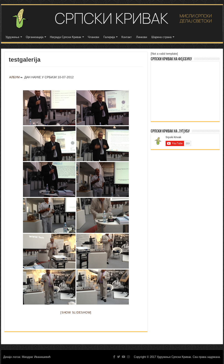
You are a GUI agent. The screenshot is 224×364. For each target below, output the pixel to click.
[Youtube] (123, 356)
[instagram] (128, 356)
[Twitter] (119, 356)
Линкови (141, 37)
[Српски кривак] (112, 18)
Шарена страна (161, 37)
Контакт (126, 37)
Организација (34, 37)
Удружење (12, 37)
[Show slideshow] (75, 312)
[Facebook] (114, 356)
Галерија (109, 37)
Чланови (93, 37)
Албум (14, 77)
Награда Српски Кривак (65, 37)
